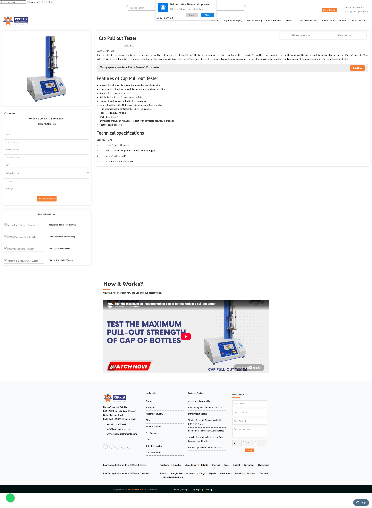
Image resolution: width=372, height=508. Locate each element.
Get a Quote (329, 10)
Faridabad (164, 464)
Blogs (148, 420)
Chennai (216, 464)
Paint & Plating (254, 20)
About (149, 400)
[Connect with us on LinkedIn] (123, 446)
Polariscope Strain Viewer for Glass (205, 447)
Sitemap (208, 489)
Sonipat (236, 464)
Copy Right (196, 489)
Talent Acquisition (154, 445)
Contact (150, 439)
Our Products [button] (357, 20)
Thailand (263, 473)
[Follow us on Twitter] (111, 446)
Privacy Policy (180, 489)
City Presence (152, 433)
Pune (226, 464)
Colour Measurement (307, 20)
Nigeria (213, 473)
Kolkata (204, 464)
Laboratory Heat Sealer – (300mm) (205, 407)
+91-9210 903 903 (354, 7)
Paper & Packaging (233, 20)
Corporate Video (153, 452)
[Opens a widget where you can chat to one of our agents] (361, 503)
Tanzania (251, 473)
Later (191, 15)
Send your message (46, 198)
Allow (207, 15)
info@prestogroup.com (356, 11)
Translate (48, 1)
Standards (150, 407)
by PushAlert (166, 17)
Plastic (289, 20)
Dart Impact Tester (197, 413)
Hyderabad (263, 464)
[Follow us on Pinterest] (129, 446)
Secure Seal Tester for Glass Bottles (206, 430)
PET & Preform (273, 20)
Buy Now (357, 67)
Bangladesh (177, 473)
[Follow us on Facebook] (105, 446)
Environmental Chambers (334, 20)
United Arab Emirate (173, 477)
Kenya (202, 473)
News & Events (153, 426)
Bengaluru (249, 464)
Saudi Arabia (225, 473)
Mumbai (177, 464)
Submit (249, 450)
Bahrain (164, 473)
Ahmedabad (190, 464)
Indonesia (191, 473)
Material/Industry (154, 413)
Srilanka (239, 473)
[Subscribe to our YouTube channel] (117, 446)
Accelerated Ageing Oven (200, 400)
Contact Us (214, 20)
